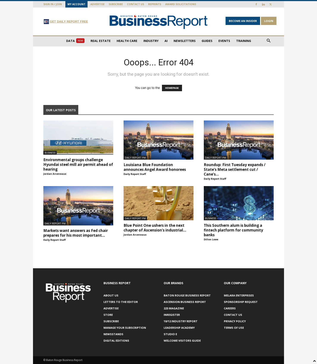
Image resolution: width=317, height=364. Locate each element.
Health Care (127, 41)
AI (166, 41)
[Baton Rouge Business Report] (158, 22)
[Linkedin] (263, 4)
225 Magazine (174, 308)
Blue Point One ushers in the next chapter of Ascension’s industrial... (155, 228)
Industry (150, 41)
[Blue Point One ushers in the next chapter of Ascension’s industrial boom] (158, 203)
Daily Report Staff (135, 174)
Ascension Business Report (185, 302)
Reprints (154, 4)
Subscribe (116, 4)
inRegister (172, 315)
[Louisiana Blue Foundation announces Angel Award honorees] (158, 140)
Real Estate (101, 41)
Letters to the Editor (121, 302)
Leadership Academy (179, 328)
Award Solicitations (180, 4)
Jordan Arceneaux (54, 173)
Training (243, 41)
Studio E (170, 334)
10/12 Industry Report (181, 321)
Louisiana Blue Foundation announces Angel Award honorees (155, 167)
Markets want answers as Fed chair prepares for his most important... (75, 233)
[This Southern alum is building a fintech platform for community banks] (239, 203)
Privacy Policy (235, 321)
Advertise (97, 4)
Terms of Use (234, 328)
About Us (111, 295)
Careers (230, 308)
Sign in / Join (52, 4)
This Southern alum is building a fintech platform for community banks (233, 230)
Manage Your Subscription (125, 328)
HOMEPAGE (172, 87)
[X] (270, 4)
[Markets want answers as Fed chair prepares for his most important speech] (78, 205)
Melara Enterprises (239, 295)
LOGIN (268, 21)
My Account (76, 4)
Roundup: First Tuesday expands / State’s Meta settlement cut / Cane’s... (234, 169)
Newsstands (113, 334)
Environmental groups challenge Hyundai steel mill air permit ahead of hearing (78, 164)
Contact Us (135, 4)
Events (224, 41)
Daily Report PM (135, 157)
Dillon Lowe (211, 239)
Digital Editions (116, 340)
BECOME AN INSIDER (243, 21)
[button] (268, 41)
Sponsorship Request (241, 302)
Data (74, 41)
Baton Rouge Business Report (187, 295)
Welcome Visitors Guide (182, 340)
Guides (207, 41)
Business (50, 152)
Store (108, 315)
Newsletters (185, 41)
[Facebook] (256, 4)
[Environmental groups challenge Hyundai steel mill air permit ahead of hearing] (78, 137)
